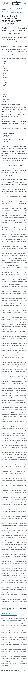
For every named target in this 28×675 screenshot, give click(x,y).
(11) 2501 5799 (4, 11)
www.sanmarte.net (5, 613)
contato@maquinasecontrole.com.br (18, 12)
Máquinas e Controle (16, 3)
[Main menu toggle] (25, 3)
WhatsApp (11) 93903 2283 (16, 8)
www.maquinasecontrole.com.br (9, 615)
